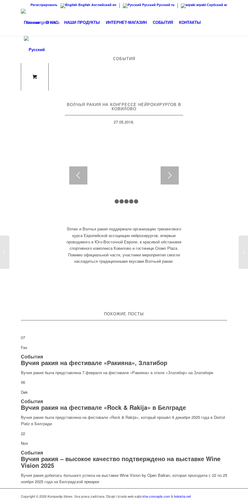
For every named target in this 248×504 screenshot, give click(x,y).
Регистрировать (44, 4)
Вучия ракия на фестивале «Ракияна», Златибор (94, 362)
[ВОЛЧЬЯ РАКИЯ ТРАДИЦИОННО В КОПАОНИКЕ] (4, 252)
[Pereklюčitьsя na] (34, 49)
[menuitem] (42, 4)
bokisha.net (182, 496)
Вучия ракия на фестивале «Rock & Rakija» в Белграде (103, 407)
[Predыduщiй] (78, 175)
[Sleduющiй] (170, 175)
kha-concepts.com (156, 496)
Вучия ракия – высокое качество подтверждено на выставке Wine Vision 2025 (120, 462)
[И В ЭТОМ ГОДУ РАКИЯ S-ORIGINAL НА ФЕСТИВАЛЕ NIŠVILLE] (243, 252)
